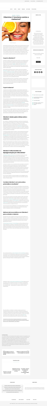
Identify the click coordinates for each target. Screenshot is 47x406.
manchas (17, 319)
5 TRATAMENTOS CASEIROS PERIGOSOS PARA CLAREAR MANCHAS (12, 387)
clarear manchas (13, 319)
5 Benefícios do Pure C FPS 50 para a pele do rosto (16, 370)
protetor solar (5, 202)
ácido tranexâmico (16, 200)
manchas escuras (21, 319)
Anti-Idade (28, 9)
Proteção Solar (17, 320)
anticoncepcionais (10, 104)
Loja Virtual (33, 1)
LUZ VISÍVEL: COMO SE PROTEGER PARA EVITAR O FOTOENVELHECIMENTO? (25, 371)
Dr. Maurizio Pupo (40, 1)
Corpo (15, 9)
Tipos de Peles (33, 9)
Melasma (23, 9)
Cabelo (19, 9)
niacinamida (13, 320)
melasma (9, 320)
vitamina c (23, 320)
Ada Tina (24, 314)
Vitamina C (18, 15)
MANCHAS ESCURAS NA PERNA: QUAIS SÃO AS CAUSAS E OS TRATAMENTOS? (12, 390)
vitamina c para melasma (15, 321)
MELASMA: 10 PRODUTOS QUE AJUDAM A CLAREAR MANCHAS (12, 385)
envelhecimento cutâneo (10, 71)
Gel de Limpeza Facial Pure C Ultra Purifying (11, 223)
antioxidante (5, 70)
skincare (20, 320)
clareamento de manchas (7, 319)
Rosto (11, 9)
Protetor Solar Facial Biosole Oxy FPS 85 (16, 281)
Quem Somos (27, 1)
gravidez (23, 102)
